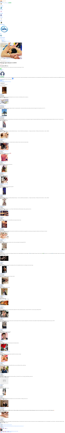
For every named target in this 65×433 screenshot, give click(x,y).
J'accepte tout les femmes (3, 329)
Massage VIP (2, 128)
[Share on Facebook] (0, 80)
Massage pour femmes (3, 139)
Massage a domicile (3, 362)
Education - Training (2, 38)
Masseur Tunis (2, 217)
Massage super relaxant (3, 105)
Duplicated (6, 81)
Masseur (2, 94)
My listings (2, 431)
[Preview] (0, 94)
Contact (4, 424)
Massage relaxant (3, 206)
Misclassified (3, 81)
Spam (0, 81)
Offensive (10, 81)
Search (2, 424)
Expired (8, 81)
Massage (2, 262)
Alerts (4, 431)
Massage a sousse (3, 318)
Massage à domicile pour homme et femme (5, 351)
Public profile (9, 431)
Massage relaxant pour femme (4, 340)
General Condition (2, 427)
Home (1, 424)
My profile (7, 431)
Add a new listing (10, 424)
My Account (6, 424)
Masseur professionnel (3, 195)
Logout (1, 432)
